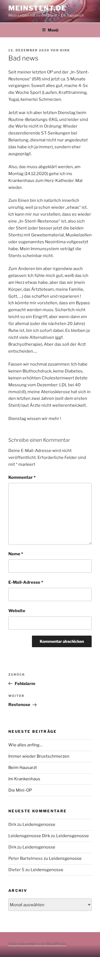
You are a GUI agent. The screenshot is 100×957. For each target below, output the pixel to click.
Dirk (65, 50)
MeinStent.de (37, 8)
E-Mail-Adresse (25, 582)
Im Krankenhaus (24, 778)
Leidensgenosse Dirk (29, 835)
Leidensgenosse (38, 824)
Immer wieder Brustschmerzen (38, 756)
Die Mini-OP (20, 790)
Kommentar (22, 477)
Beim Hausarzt (22, 767)
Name (15, 553)
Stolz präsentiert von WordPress (37, 943)
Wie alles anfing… (25, 744)
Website (16, 610)
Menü (53, 30)
